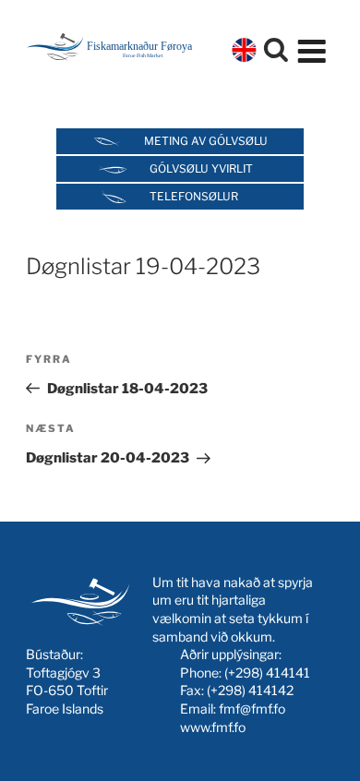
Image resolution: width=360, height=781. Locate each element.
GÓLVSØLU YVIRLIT (201, 168)
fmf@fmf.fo (252, 708)
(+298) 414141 (267, 672)
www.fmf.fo (213, 727)
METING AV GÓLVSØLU (206, 141)
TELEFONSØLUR (194, 196)
